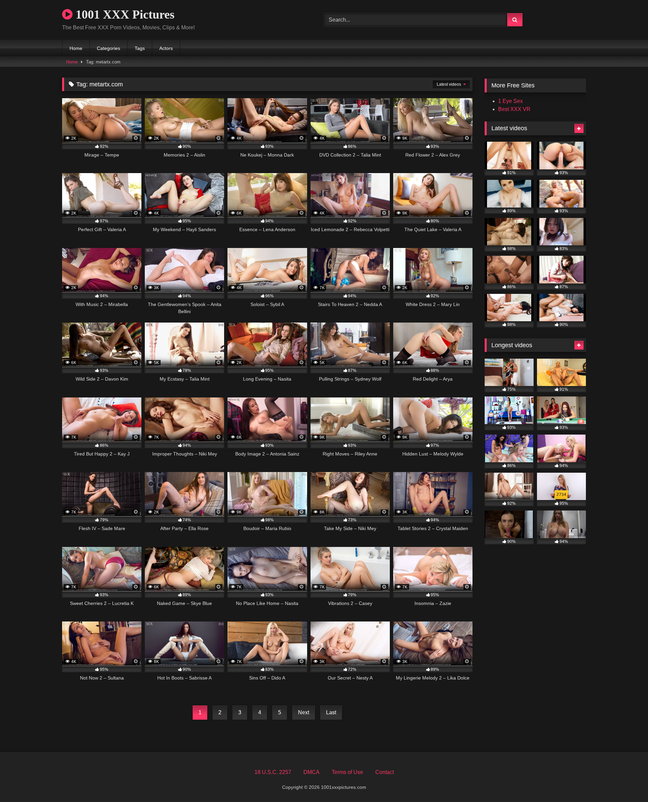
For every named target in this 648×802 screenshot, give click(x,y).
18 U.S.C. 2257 (272, 772)
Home (76, 48)
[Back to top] (627, 782)
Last (331, 712)
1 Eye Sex (510, 101)
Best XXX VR (514, 109)
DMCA (311, 772)
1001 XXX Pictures (123, 14)
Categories (108, 48)
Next (303, 712)
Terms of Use (347, 772)
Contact (384, 772)
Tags (140, 48)
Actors (166, 48)
